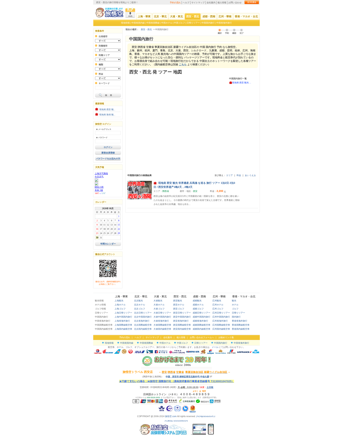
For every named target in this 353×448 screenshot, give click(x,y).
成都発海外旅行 (200, 321)
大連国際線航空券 (162, 325)
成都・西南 (208, 16)
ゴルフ (235, 308)
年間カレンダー (108, 243)
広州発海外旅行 (220, 321)
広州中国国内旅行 (221, 317)
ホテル (235, 304)
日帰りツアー (193, 23)
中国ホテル (166, 23)
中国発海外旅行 (224, 23)
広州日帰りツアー (221, 312)
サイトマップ (198, 2)
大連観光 (158, 300)
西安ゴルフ (178, 308)
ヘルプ (186, 2)
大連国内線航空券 (162, 329)
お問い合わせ (235, 2)
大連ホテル (159, 304)
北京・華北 (160, 16)
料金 (239, 175)
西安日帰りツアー (182, 312)
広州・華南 (225, 16)
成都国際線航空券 (201, 325)
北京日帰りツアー (143, 312)
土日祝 (210, 387)
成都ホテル (198, 304)
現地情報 (125, 23)
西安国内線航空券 (182, 329)
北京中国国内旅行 (143, 317)
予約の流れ (175, 2)
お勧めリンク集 (226, 337)
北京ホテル (139, 304)
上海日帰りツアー (123, 312)
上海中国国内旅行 (123, 317)
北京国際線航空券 (143, 325)
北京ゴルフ (139, 308)
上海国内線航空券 (123, 329)
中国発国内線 (138, 23)
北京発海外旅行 (141, 321)
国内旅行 (236, 317)
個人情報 (221, 2)
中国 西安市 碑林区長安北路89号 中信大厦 (187, 376)
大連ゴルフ (159, 308)
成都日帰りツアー (201, 312)
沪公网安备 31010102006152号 (176, 421)
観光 (234, 300)
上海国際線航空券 (123, 325)
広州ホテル (217, 304)
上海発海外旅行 (122, 321)
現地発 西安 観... (107, 109)
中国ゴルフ (180, 23)
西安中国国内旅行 (182, 317)
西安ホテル (178, 304)
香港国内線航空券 (240, 329)
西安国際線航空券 (182, 325)
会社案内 (211, 2)
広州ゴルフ (217, 308)
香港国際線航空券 (240, 325)
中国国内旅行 (208, 23)
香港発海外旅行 (239, 321)
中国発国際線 (153, 23)
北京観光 (138, 300)
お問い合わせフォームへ (202, 337)
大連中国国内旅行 (162, 317)
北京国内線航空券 (143, 329)
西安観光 (177, 300)
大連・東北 (176, 16)
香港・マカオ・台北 (246, 16)
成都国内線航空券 (201, 329)
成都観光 (197, 300)
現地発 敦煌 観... (107, 114)
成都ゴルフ (198, 308)
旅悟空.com (170, 416)
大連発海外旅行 (161, 321)
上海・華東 (144, 16)
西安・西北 (192, 16)
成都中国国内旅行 (201, 317)
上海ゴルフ (120, 308)
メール (215, 347)
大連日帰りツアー (162, 312)
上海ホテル (120, 304)
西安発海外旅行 (181, 321)
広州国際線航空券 (221, 325)
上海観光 (119, 300)
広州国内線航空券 (221, 329)
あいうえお (250, 175)
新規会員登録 (108, 152)
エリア (229, 175)
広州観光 (216, 300)
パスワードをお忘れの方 (108, 158)
